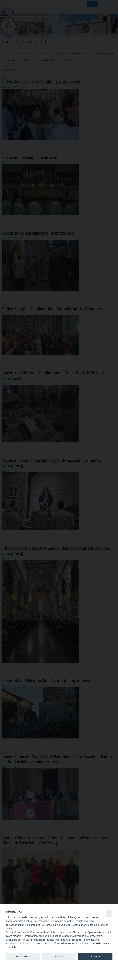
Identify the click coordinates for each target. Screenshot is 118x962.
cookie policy (101, 943)
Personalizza (23, 956)
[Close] (109, 913)
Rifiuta (59, 956)
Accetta (95, 956)
